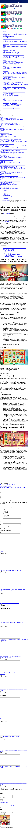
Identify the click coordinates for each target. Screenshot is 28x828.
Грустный (6, 515)
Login (1, 111)
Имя (1, 519)
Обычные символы (9, 250)
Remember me (5, 798)
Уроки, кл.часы (11, 101)
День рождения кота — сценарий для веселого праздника (13, 718)
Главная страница (5, 200)
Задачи (4, 40)
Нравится (6, 509)
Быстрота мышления (11, 73)
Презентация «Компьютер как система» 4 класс (11, 570)
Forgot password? (4, 802)
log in (4, 213)
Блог (4, 99)
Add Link (2, 814)
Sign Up (12, 805)
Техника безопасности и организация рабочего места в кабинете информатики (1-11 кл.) (12, 590)
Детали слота (6, 191)
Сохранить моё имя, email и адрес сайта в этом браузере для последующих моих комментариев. (13, 527)
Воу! (5, 514)
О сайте (4, 193)
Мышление (5, 71)
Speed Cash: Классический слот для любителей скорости (13, 487)
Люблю (6, 511)
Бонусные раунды (9, 255)
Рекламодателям (6, 195)
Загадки (4, 60)
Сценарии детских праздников (10, 100)
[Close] (0, 807)
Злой (5, 516)
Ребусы (4, 31)
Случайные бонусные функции (12, 254)
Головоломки (6, 72)
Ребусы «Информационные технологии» (9, 603)
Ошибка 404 (5, 194)
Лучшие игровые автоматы (6, 204)
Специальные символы (10, 251)
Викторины (5, 80)
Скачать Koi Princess (4, 221)
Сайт (1, 524)
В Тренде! (5, 190)
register (8, 213)
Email (1, 521)
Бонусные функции (7, 253)
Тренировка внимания (14, 72)
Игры (4, 51)
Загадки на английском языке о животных (10, 736)
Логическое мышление (21, 73)
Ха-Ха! (6, 512)
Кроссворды (5, 90)
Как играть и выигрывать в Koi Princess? (12, 256)
